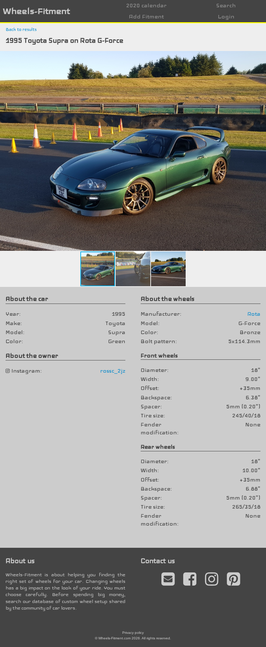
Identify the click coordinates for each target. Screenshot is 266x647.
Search (226, 5)
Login (226, 16)
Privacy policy (133, 633)
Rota (253, 313)
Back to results (21, 29)
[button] (259, 57)
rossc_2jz (112, 370)
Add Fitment (146, 16)
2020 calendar (146, 5)
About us (20, 561)
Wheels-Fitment (36, 11)
